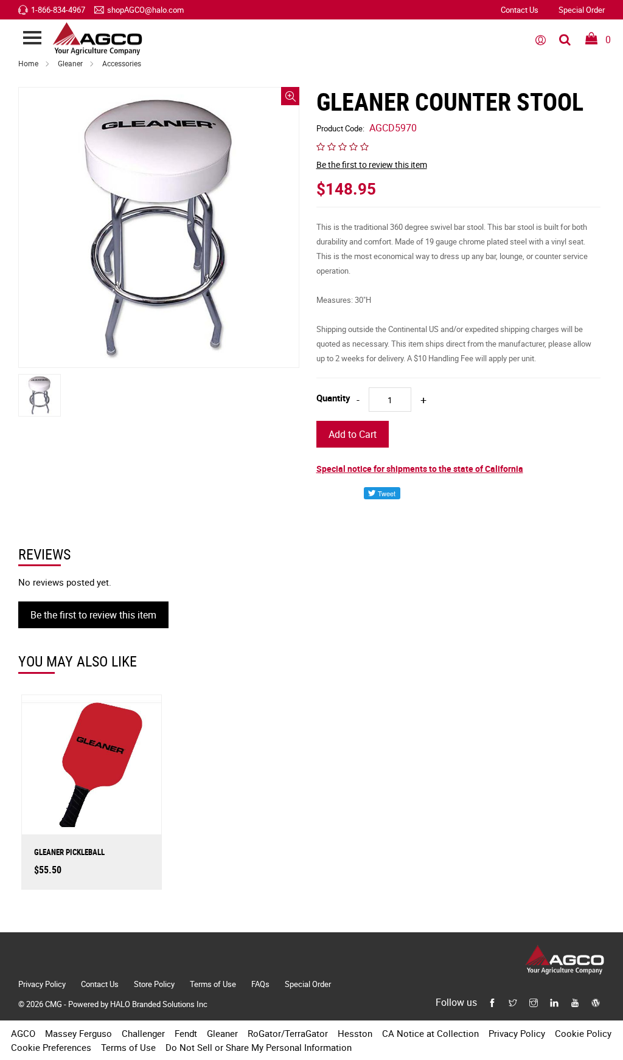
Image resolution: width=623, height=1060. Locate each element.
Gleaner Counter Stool (449, 101)
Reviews (44, 554)
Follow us (456, 1002)
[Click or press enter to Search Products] (565, 38)
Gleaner (70, 63)
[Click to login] (541, 38)
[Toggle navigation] (32, 38)
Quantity (333, 398)
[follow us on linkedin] (554, 1002)
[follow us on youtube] (575, 1002)
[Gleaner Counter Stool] (158, 227)
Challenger (143, 1033)
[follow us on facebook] (492, 1002)
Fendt (186, 1033)
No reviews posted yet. (64, 582)
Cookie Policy (583, 1033)
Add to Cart (353, 434)
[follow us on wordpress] (596, 1002)
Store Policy (154, 984)
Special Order (582, 9)
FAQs (260, 984)
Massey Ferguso (78, 1033)
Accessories (121, 63)
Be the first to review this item (371, 164)
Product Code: (366, 128)
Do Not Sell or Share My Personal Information (258, 1047)
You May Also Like (77, 661)
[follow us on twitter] (513, 1002)
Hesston (355, 1033)
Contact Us (519, 9)
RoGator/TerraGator (288, 1033)
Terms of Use (213, 984)
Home (28, 63)
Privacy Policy (42, 984)
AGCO (23, 1033)
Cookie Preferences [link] (51, 1047)
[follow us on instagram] (533, 1002)
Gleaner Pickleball (69, 852)
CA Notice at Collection (430, 1033)
